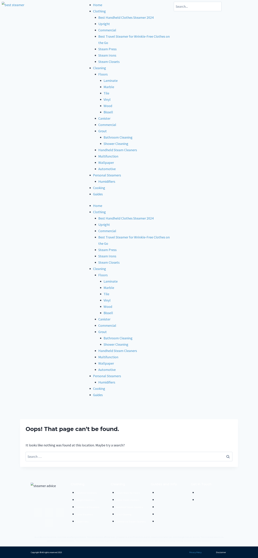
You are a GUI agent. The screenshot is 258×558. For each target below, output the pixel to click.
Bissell (108, 112)
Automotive (107, 169)
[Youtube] (49, 512)
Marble (109, 87)
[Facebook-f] (38, 512)
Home (97, 5)
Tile (106, 93)
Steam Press (107, 49)
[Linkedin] (49, 523)
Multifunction (108, 156)
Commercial (107, 30)
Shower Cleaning (116, 143)
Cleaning (99, 68)
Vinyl (107, 99)
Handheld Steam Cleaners (117, 150)
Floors (103, 74)
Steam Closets (109, 61)
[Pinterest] (60, 512)
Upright (104, 24)
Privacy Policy (195, 552)
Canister (104, 118)
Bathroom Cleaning (118, 137)
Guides (98, 194)
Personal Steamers (107, 175)
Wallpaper (106, 162)
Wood (108, 106)
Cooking (99, 188)
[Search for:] (129, 456)
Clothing (99, 11)
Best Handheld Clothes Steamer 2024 (126, 17)
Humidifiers (106, 181)
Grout (102, 131)
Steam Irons (107, 55)
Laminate (111, 80)
